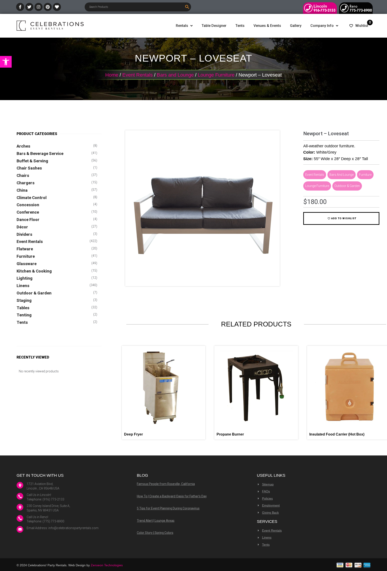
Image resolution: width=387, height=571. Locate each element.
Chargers (25, 182)
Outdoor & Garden (34, 293)
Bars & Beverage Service (40, 153)
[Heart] (57, 7)
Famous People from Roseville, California (166, 484)
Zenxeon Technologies (107, 565)
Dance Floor (28, 219)
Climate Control (32, 197)
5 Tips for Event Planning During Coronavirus (168, 508)
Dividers (24, 234)
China (22, 190)
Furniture (26, 256)
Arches (23, 146)
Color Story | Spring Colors (155, 533)
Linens (23, 285)
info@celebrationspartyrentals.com (73, 528)
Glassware (27, 263)
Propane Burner (230, 434)
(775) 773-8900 (53, 521)
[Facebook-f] (20, 7)
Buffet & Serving (32, 161)
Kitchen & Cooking (34, 271)
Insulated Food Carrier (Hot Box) (336, 434)
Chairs (23, 175)
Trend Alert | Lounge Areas (155, 520)
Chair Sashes (29, 168)
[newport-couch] (202, 279)
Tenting (24, 315)
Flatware (25, 249)
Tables (23, 307)
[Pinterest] (48, 7)
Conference (28, 212)
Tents (22, 322)
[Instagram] (38, 7)
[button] (6, 62)
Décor (22, 227)
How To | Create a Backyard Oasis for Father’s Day (172, 496)
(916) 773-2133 (53, 499)
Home (111, 75)
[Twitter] (29, 7)
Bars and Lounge (175, 75)
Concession (28, 204)
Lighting (24, 278)
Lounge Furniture (216, 75)
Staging (24, 300)
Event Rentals (137, 75)
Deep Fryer (133, 434)
